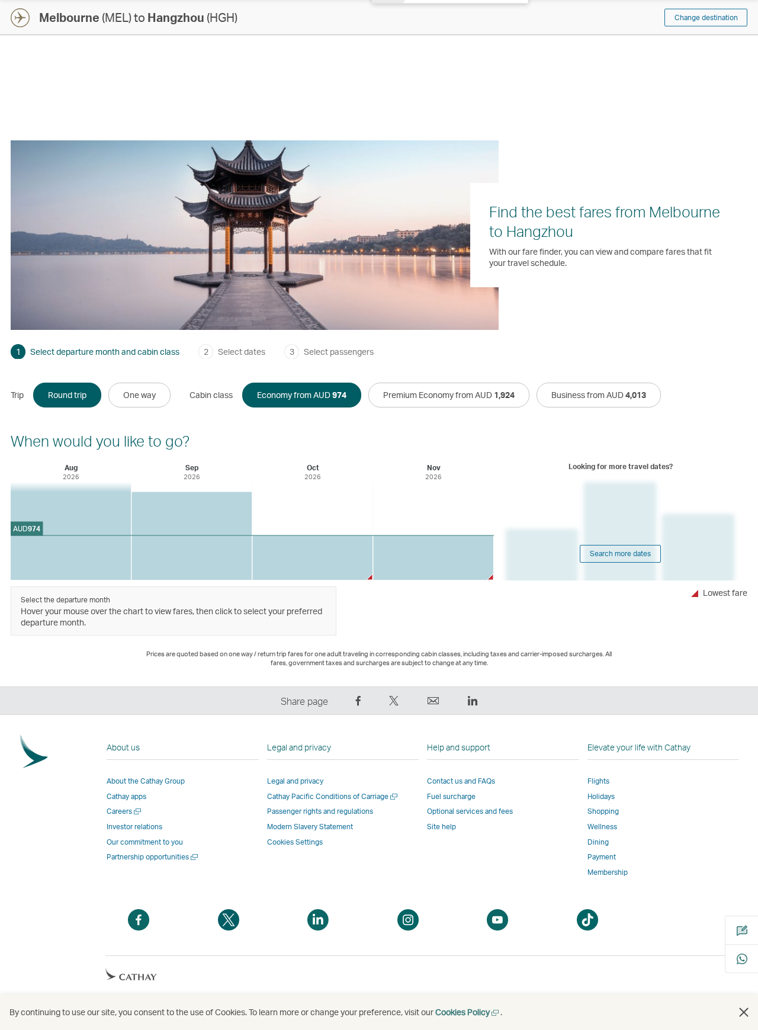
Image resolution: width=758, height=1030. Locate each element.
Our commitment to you (145, 842)
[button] (744, 1012)
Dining (598, 842)
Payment (601, 856)
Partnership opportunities (153, 856)
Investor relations (134, 826)
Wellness (602, 826)
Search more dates (620, 553)
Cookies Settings (295, 842)
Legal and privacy (295, 780)
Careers (125, 811)
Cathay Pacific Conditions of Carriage (333, 796)
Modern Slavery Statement (310, 826)
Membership (607, 872)
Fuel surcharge (451, 796)
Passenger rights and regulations (320, 811)
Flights (598, 780)
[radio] (67, 395)
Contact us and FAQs (461, 780)
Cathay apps (126, 796)
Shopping (603, 811)
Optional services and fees (470, 811)
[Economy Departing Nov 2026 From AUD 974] (433, 557)
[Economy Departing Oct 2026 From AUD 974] (312, 557)
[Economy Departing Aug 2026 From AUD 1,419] (71, 531)
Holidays (601, 796)
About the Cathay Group (146, 780)
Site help (441, 826)
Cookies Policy (467, 1012)
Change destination (706, 17)
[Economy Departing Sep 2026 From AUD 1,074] (191, 536)
